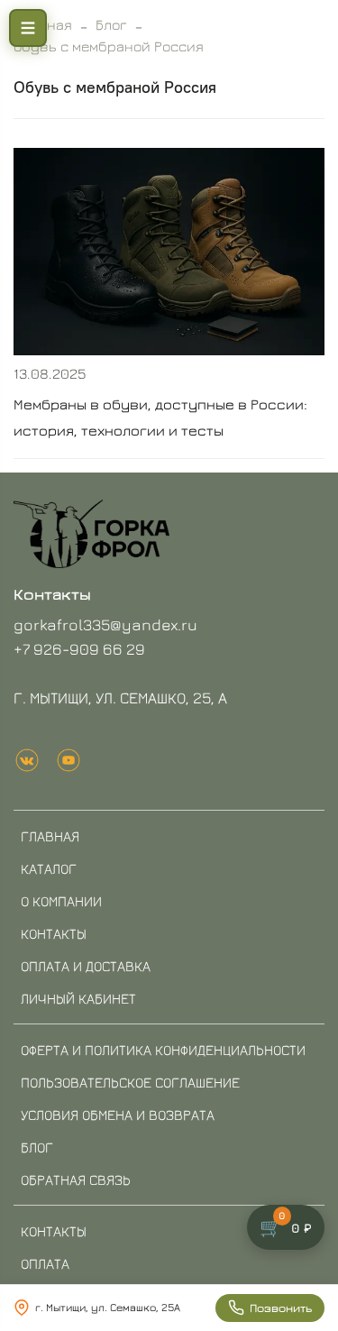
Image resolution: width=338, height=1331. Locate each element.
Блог (111, 24)
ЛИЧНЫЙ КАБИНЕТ (78, 998)
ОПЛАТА (45, 1263)
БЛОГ (37, 1147)
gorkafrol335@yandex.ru (105, 624)
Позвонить (281, 1307)
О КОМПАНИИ (61, 901)
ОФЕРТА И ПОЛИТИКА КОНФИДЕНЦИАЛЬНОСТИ (163, 1050)
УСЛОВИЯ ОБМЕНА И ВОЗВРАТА (118, 1114)
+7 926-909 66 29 (79, 648)
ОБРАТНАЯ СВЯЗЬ (76, 1179)
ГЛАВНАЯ (50, 836)
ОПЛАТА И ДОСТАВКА (86, 966)
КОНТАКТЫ (54, 933)
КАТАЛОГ (49, 868)
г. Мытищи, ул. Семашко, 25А (107, 1307)
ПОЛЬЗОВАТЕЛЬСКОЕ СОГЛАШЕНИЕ (130, 1082)
